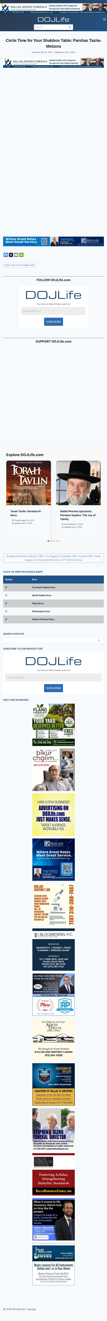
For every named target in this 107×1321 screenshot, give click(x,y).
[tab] (48, 541)
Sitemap (32, 1309)
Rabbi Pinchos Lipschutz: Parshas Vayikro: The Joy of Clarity (78, 515)
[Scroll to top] (2, 1245)
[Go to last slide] (10, 500)
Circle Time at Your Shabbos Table (19, 265)
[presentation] (28, 483)
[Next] (96, 500)
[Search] (99, 640)
